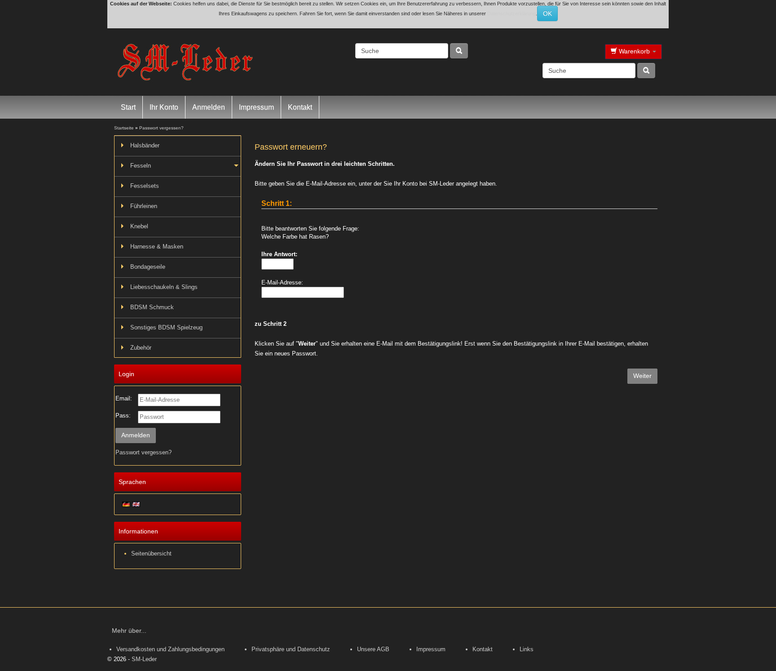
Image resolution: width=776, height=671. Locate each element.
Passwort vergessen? (143, 452)
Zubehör (140, 347)
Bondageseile (147, 266)
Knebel (139, 226)
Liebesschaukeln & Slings (164, 287)
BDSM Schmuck (152, 307)
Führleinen (143, 206)
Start (128, 107)
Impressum (256, 107)
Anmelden (208, 107)
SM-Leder (144, 659)
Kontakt (300, 107)
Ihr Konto (164, 107)
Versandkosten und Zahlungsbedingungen (170, 649)
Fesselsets (144, 185)
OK (547, 13)
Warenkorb (634, 51)
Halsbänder (144, 145)
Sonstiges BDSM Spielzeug (166, 327)
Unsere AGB (373, 649)
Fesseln (140, 165)
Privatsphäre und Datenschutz (290, 649)
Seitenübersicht (151, 553)
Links (527, 649)
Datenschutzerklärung (511, 13)
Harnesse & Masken (156, 246)
